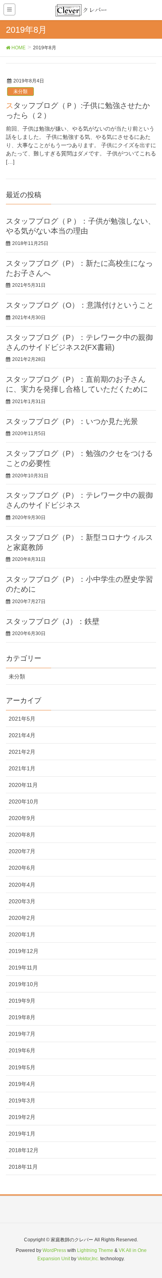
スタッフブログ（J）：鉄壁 (52, 621)
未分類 (20, 91)
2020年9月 (22, 818)
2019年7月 (22, 1034)
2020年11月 (23, 785)
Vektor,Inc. (88, 1258)
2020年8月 (22, 834)
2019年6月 (22, 1050)
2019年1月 (22, 1133)
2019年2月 (22, 1117)
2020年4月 (22, 885)
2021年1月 (22, 768)
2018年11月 (23, 1167)
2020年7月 (22, 851)
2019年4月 (22, 1084)
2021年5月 (22, 719)
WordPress (54, 1250)
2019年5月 (22, 1067)
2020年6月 (22, 868)
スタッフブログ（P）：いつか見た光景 (72, 421)
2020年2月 (22, 918)
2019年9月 (22, 1001)
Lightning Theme (95, 1250)
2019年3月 (22, 1100)
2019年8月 (22, 1017)
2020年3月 (22, 901)
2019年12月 (24, 951)
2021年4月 (22, 735)
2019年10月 (24, 984)
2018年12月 (24, 1150)
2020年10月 (24, 801)
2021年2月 (22, 752)
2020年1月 (22, 934)
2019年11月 (23, 967)
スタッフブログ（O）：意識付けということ (80, 305)
